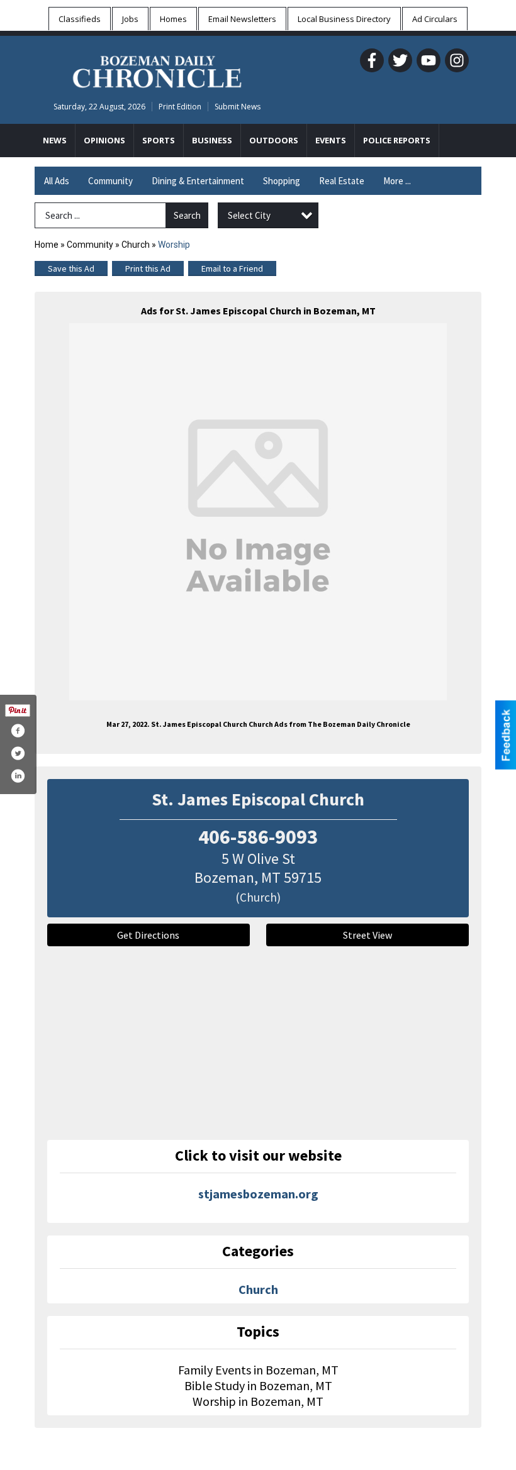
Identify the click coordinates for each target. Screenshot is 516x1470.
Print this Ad (148, 268)
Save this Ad (71, 268)
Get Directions (148, 935)
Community (110, 181)
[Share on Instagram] (17, 776)
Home (47, 245)
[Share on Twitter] (17, 753)
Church (135, 245)
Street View (367, 935)
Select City (249, 215)
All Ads (56, 181)
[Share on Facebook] (17, 730)
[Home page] (157, 70)
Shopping (281, 181)
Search (187, 215)
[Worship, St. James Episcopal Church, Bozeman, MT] (258, 511)
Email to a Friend (232, 268)
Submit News (238, 106)
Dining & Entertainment (198, 181)
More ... (397, 181)
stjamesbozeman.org (258, 1194)
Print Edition (180, 106)
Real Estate (341, 181)
